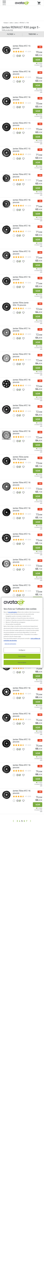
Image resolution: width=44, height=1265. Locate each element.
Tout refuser (22, 656)
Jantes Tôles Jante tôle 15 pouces (21, 303)
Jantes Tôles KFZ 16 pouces (21, 72)
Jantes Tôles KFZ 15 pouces (21, 47)
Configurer (22, 650)
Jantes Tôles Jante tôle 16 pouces (21, 458)
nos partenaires (12, 612)
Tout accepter (22, 662)
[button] (23, 55)
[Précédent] (13, 821)
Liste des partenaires (10, 644)
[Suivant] (31, 821)
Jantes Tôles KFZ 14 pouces (21, 329)
